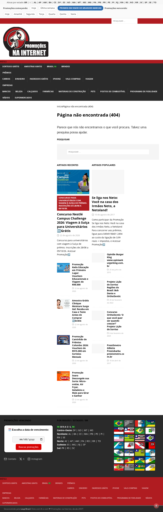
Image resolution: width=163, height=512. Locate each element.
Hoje (34, 8)
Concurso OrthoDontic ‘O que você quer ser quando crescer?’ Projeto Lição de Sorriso (115, 320)
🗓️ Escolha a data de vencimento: (28, 429)
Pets (93, 91)
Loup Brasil (26, 509)
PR (63, 448)
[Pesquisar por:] (124, 20)
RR (93, 441)
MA (86, 433)
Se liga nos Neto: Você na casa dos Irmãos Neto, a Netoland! (105, 204)
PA (82, 441)
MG (74, 444)
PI (102, 433)
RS (68, 448)
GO (80, 430)
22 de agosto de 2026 (70, 235)
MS (91, 430)
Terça (41, 14)
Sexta (73, 14)
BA (75, 433)
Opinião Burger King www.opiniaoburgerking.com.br (115, 260)
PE (97, 433)
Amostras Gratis (33, 66)
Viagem (89, 79)
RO (88, 441)
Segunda (30, 14)
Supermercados (23, 97)
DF (74, 430)
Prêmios (7, 72)
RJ (79, 444)
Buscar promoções (29, 447)
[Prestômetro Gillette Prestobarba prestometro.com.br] (98, 348)
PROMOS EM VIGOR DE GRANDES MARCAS (80, 8)
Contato (12, 458)
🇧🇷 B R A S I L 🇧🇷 (66, 426)
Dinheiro (20, 79)
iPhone (57, 79)
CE (80, 433)
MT (85, 430)
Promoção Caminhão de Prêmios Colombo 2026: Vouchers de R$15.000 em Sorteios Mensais (80, 346)
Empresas (8, 85)
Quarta (52, 14)
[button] (3, 61)
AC (30, 2)
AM (77, 441)
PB (91, 433)
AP (71, 441)
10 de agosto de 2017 (105, 214)
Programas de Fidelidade (143, 91)
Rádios (6, 97)
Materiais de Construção (72, 91)
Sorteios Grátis (10, 66)
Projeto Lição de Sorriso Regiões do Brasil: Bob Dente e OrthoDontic (114, 289)
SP (84, 444)
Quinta (63, 14)
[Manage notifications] (156, 505)
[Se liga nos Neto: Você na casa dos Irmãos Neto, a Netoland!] (108, 182)
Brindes (65, 66)
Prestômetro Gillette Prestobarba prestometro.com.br (115, 351)
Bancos (6, 91)
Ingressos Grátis (39, 79)
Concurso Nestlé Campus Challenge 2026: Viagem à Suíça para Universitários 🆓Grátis (73, 214)
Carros (6, 79)
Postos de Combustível (112, 91)
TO (99, 441)
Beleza (18, 91)
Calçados (32, 91)
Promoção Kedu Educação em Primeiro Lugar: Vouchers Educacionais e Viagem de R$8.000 (80, 274)
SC (73, 448)
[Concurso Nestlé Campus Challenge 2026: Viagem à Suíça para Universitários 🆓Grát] (73, 182)
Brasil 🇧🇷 (52, 66)
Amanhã (18, 14)
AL (69, 433)
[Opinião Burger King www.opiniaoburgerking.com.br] (98, 258)
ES (68, 444)
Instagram (36, 458)
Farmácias (48, 91)
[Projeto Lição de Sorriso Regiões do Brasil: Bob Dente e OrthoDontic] (98, 285)
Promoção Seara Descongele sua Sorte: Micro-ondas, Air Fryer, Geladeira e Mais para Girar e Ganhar (80, 384)
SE (64, 437)
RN (58, 437)
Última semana (47, 8)
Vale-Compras (73, 79)
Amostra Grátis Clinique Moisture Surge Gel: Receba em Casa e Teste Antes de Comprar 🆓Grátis (80, 310)
